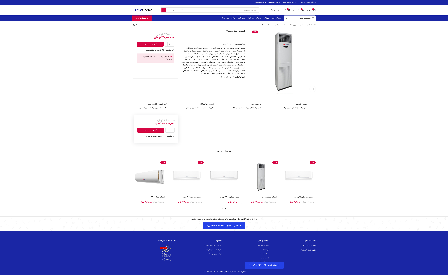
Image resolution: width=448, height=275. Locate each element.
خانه (314, 25)
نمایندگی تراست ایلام (227, 54)
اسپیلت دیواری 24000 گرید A (229, 197)
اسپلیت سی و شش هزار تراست (291, 25)
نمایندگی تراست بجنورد (209, 54)
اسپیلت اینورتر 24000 (157, 197)
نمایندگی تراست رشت (200, 59)
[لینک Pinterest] (227, 77)
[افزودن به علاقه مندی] (283, 178)
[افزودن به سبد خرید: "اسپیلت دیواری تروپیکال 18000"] (283, 163)
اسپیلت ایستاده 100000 (268, 197)
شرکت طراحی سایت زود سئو (223, 271)
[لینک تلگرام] (221, 77)
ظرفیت (307, 25)
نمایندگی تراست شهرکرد (216, 65)
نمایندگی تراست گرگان (217, 70)
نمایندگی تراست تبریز (192, 56)
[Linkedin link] (224, 77)
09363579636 (305, 250)
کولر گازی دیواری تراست (213, 249)
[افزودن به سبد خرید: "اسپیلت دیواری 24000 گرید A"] (208, 163)
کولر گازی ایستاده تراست (213, 245)
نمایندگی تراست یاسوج (224, 73)
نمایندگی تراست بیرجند (209, 56)
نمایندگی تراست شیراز (198, 65)
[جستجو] (163, 10)
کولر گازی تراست (263, 245)
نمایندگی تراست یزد (207, 73)
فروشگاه (266, 249)
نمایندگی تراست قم (226, 68)
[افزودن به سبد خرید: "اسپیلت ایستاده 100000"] (245, 163)
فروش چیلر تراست (215, 254)
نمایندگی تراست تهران (237, 59)
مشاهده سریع (283, 168)
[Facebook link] (233, 77)
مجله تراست (264, 254)
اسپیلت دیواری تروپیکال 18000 (304, 197)
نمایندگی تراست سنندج (234, 65)
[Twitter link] (230, 77)
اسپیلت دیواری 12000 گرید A (193, 197)
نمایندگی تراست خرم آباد (218, 59)
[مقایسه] (283, 173)
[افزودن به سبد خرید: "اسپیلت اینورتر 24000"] (133, 163)
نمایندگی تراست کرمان (193, 68)
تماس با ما (265, 258)
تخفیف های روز (141, 18)
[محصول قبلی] (136, 25)
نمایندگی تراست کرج (210, 68)
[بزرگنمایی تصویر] (313, 89)
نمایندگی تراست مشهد (199, 70)
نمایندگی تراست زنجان (225, 62)
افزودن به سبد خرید (150, 44)
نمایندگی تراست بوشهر (228, 56)
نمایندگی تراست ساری (207, 62)
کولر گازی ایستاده (209, 48)
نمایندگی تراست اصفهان (200, 51)
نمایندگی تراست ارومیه (218, 51)
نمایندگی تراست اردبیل (236, 51)
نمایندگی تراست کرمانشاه (235, 70)
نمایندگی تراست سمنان (189, 62)
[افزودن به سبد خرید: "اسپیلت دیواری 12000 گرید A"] (171, 163)
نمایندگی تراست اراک (194, 48)
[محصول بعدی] (132, 25)
